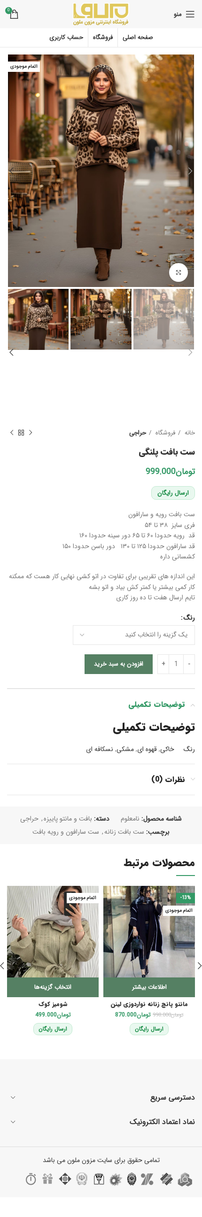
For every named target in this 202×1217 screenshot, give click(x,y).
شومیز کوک (53, 1004)
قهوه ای (147, 749)
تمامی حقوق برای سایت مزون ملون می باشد (101, 1160)
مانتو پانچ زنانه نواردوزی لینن (149, 1004)
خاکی (167, 749)
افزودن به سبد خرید (118, 664)
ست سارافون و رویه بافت (65, 832)
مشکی (125, 749)
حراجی (137, 433)
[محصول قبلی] (30, 432)
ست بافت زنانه (124, 832)
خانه (189, 433)
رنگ (189, 617)
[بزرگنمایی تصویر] (178, 272)
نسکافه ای (99, 749)
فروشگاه (164, 433)
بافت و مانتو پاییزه (68, 819)
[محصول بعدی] (11, 432)
